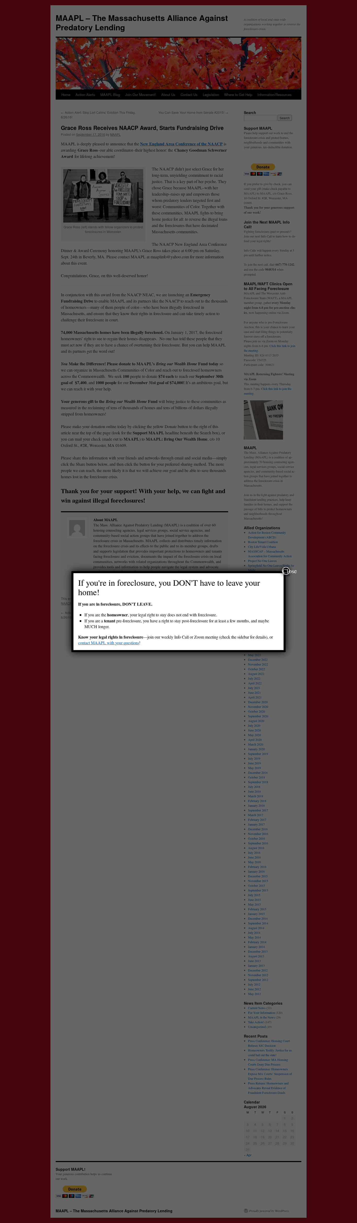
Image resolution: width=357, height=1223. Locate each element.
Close (286, 571)
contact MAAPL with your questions (108, 642)
